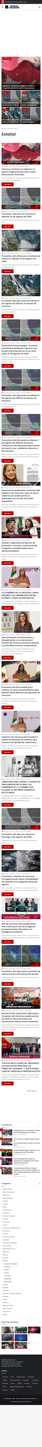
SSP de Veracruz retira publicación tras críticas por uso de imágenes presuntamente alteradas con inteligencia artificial (19, 927)
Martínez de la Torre (9, 1249)
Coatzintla (6, 1213)
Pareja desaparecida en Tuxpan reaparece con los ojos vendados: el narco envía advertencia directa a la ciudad (27, 1171)
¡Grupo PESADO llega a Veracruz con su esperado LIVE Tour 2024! (27, 1151)
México (13, 1383)
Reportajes (7, 1281)
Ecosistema (6, 1231)
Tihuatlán (6, 1296)
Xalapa (5, 1314)
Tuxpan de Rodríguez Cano (16, 1386)
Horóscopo (26, 1380)
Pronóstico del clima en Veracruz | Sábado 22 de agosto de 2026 (11, 106)
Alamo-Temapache (9, 1192)
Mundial (5, 1255)
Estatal (6, 1270)
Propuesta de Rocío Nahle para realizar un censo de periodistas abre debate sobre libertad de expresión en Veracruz (21, 691)
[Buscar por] (40, 7)
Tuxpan (5, 1299)
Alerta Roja (7, 59)
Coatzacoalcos (7, 1210)
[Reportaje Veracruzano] (13, 7)
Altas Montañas (8, 1198)
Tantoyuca (6, 1290)
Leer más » (7, 184)
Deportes (7, 1267)
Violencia (5, 1390)
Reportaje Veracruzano (9, 166)
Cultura (5, 1225)
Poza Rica (7, 1276)
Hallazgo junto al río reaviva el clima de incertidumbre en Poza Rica (27, 1131)
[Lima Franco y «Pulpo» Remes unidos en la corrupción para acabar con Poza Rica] (7, 1141)
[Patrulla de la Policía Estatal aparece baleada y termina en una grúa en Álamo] (8, 1337)
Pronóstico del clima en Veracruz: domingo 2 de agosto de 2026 (18, 835)
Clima (5, 93)
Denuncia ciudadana (10, 1264)
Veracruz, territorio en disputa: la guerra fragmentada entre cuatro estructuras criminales (18, 88)
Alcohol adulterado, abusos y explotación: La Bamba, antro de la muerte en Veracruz (26, 1161)
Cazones (5, 1201)
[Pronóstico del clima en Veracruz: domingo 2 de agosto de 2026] (21, 819)
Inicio (4, 128)
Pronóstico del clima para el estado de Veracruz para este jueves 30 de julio (21, 972)
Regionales (7, 1279)
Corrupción (6, 1222)
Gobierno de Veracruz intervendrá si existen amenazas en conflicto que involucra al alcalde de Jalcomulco (20, 740)
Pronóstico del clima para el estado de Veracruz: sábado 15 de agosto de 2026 (30, 106)
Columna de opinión (9, 1216)
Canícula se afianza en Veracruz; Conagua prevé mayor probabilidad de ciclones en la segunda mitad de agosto (20, 880)
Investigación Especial (10, 1243)
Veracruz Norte (7, 1308)
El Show (5, 1234)
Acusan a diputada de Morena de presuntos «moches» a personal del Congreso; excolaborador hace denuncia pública (19, 546)
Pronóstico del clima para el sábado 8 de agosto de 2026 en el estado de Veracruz (21, 398)
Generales (6, 1240)
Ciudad (5, 1204)
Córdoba (5, 1219)
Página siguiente (32, 1091)
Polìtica (6, 1273)
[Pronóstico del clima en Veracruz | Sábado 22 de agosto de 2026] (11, 99)
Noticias (9, 128)
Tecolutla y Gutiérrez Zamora (12, 1293)
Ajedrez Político (7, 1189)
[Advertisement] (21, 33)
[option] (21, 90)
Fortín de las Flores (9, 1237)
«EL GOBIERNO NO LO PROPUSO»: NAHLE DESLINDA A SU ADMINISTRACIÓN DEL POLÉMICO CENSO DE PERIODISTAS (20, 595)
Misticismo (6, 1252)
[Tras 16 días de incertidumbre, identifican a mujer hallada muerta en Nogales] (8, 1345)
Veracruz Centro (8, 1305)
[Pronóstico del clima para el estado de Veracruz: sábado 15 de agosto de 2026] (31, 99)
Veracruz (5, 1302)
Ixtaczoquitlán (7, 1246)
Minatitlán (5, 1383)
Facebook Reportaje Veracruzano (11, 1366)
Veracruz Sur (7, 1311)
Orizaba (5, 1284)
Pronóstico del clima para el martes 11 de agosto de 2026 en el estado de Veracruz (10, 123)
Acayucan (5, 1377)
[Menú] (2, 7)
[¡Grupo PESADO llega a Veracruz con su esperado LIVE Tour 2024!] (7, 1153)
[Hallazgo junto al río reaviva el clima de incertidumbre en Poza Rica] (7, 1133)
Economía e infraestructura (11, 1228)
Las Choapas (35, 1380)
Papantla (5, 1287)
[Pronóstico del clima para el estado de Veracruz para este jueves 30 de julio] (21, 956)
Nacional (5, 1258)
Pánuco (5, 1386)
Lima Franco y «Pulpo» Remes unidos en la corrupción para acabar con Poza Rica (27, 1142)
